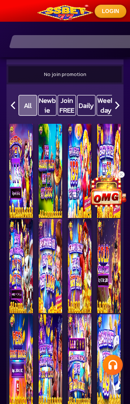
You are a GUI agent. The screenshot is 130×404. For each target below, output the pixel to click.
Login (110, 11)
